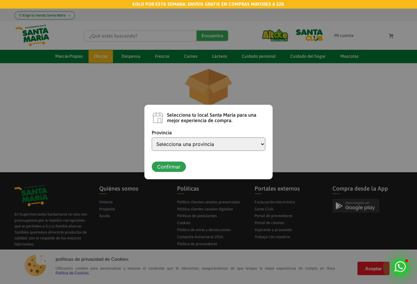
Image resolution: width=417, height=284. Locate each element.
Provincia (162, 132)
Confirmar (168, 167)
